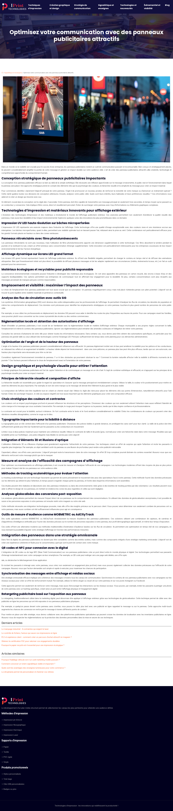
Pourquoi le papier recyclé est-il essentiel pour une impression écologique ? (33, 645)
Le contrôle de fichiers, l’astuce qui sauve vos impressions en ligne (29, 633)
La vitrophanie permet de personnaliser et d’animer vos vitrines (28, 672)
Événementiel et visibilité (152, 7)
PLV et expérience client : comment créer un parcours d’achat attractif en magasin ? (37, 637)
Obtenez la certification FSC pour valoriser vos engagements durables (31, 641)
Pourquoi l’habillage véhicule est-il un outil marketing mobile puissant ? (31, 660)
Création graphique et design (60, 7)
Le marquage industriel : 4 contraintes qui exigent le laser (25, 629)
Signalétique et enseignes (106, 7)
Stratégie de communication (82, 7)
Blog (167, 5)
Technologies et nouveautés (128, 7)
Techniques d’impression (35, 7)
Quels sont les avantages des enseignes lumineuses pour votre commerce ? (33, 668)
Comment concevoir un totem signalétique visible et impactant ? (28, 664)
